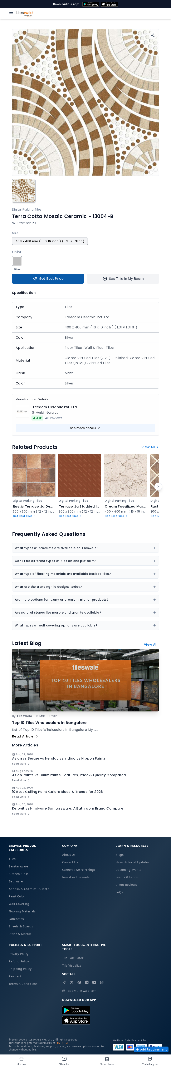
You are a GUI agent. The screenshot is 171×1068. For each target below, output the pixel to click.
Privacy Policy (19, 954)
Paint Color (17, 896)
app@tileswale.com (82, 991)
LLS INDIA (62, 1043)
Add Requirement (153, 1049)
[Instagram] (102, 982)
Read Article (23, 736)
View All (148, 447)
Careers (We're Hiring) (78, 870)
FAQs (119, 892)
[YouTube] (94, 982)
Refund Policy (19, 961)
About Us (68, 855)
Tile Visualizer (72, 965)
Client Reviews (126, 885)
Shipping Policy (20, 969)
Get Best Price (51, 278)
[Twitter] (72, 982)
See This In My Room (126, 278)
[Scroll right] (158, 486)
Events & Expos (127, 877)
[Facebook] (64, 982)
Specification (24, 292)
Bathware (16, 881)
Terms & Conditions (23, 984)
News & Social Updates (132, 862)
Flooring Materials (22, 911)
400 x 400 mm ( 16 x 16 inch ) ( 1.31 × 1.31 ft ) (50, 241)
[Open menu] (11, 13)
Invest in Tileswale (76, 877)
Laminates (16, 919)
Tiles (12, 859)
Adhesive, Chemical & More (29, 889)
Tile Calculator (72, 958)
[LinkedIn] (87, 982)
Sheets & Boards (21, 926)
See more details (83, 428)
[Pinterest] (79, 982)
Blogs (120, 855)
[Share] (153, 35)
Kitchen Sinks (19, 874)
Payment (15, 976)
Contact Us (70, 862)
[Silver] (17, 261)
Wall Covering (19, 904)
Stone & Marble (20, 934)
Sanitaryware (18, 866)
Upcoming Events (128, 870)
